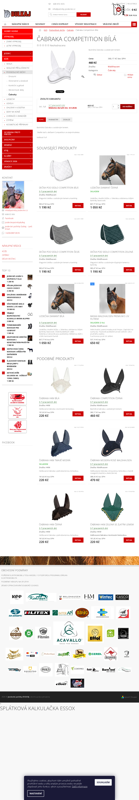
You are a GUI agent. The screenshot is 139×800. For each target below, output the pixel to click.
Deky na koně (13, 111)
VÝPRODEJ (9, 36)
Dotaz (99, 75)
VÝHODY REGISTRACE (85, 24)
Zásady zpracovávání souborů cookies (19, 585)
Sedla (9, 63)
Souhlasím (103, 782)
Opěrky (5, 255)
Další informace (80, 786)
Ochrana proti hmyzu (12, 133)
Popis (41, 119)
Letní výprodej (13, 45)
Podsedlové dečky (15, 72)
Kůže (4, 251)
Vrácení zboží (111, 24)
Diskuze (66, 119)
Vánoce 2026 (10, 161)
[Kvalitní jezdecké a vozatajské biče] (29, 633)
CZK (126, 15)
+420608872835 (12, 233)
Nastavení (36, 793)
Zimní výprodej (13, 41)
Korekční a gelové (16, 85)
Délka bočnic (9, 258)
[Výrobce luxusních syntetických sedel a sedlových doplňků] (105, 597)
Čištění (9, 120)
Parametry (53, 119)
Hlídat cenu (130, 76)
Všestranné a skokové (18, 81)
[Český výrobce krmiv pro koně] (43, 633)
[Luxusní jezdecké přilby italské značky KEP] (17, 597)
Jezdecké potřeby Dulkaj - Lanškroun (18, 227)
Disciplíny (9, 139)
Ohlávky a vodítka (15, 107)
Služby (7, 156)
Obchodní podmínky (14, 570)
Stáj (6, 150)
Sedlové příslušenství (17, 68)
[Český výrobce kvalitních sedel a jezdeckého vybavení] (41, 597)
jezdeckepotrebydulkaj (15, 222)
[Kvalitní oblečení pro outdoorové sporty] (15, 612)
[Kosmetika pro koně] (123, 612)
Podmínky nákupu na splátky (15, 581)
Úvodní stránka (5, 24)
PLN (135, 15)
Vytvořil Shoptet (130, 697)
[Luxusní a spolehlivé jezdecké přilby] (122, 597)
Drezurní (12, 76)
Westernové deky (16, 90)
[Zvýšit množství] (118, 105)
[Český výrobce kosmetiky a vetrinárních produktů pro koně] (16, 633)
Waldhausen (114, 66)
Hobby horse (11, 31)
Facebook (9, 218)
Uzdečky (10, 99)
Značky (8, 166)
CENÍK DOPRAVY (60, 24)
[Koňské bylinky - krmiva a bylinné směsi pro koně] (124, 669)
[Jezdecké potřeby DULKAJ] (24, 13)
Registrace (132, 4)
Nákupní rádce (20, 24)
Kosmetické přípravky (17, 124)
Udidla (9, 103)
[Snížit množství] (118, 108)
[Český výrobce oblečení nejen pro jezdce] (37, 612)
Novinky (40, 24)
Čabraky (13, 94)
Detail (78, 205)
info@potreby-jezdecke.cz (16, 210)
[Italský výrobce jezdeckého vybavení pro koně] (68, 633)
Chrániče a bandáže (16, 116)
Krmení (8, 145)
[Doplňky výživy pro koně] (110, 633)
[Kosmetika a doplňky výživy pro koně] (102, 612)
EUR (131, 15)
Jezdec (7, 53)
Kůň (6, 59)
